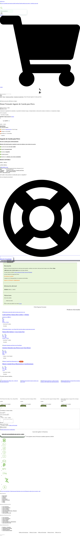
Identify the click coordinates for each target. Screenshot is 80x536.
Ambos (9, 417)
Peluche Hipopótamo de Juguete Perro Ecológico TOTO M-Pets (70, 399)
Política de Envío (50, 532)
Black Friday (4, 495)
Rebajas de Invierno (6, 499)
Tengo (1, 416)
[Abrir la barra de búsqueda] (1, 8)
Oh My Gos (2, 1)
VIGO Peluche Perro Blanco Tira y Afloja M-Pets (9, 398)
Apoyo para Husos (5, 509)
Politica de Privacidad (4, 424)
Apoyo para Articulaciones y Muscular (9, 510)
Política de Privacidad (13, 425)
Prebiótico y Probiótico (6, 527)
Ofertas (3, 502)
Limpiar (12, 116)
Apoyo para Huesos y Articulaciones (9, 521)
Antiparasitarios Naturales (7, 528)
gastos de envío (8, 129)
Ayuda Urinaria (5, 520)
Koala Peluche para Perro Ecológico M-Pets (28, 398)
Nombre (1, 412)
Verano (3, 501)
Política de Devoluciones (23, 532)
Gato (6, 417)
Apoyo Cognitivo (5, 508)
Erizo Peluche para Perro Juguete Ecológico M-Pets (50, 398)
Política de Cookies (33, 532)
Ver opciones (5, 374)
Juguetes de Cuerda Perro (19, 96)
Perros (4, 96)
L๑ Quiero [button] (3, 406)
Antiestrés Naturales (6, 529)
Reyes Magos (4, 498)
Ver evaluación (4, 112)
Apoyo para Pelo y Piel (6, 512)
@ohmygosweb (17, 280)
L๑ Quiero (43, 406)
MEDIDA (2, 116)
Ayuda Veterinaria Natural (7, 530)
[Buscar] (2, 13)
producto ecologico (12, 171)
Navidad (4, 497)
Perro (2, 417)
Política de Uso (58, 532)
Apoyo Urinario (5, 511)
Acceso (20, 303)
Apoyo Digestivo (5, 506)
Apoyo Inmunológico (6, 507)
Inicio (1, 96)
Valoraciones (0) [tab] (10, 262)
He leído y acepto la (9, 425)
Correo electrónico (3, 414)
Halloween (4, 496)
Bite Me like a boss (6, 172)
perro (7, 171)
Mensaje (1, 422)
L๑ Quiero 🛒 (6, 120)
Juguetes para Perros (9, 96)
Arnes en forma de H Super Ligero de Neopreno (23, 272)
